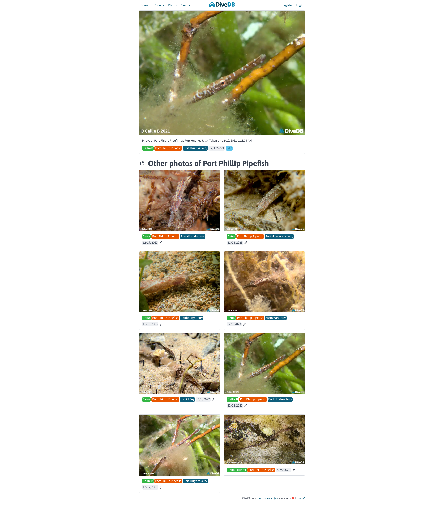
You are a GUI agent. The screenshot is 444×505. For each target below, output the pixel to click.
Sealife (185, 5)
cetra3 (301, 498)
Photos (172, 5)
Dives (144, 5)
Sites (158, 5)
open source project (267, 498)
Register (287, 5)
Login (300, 5)
